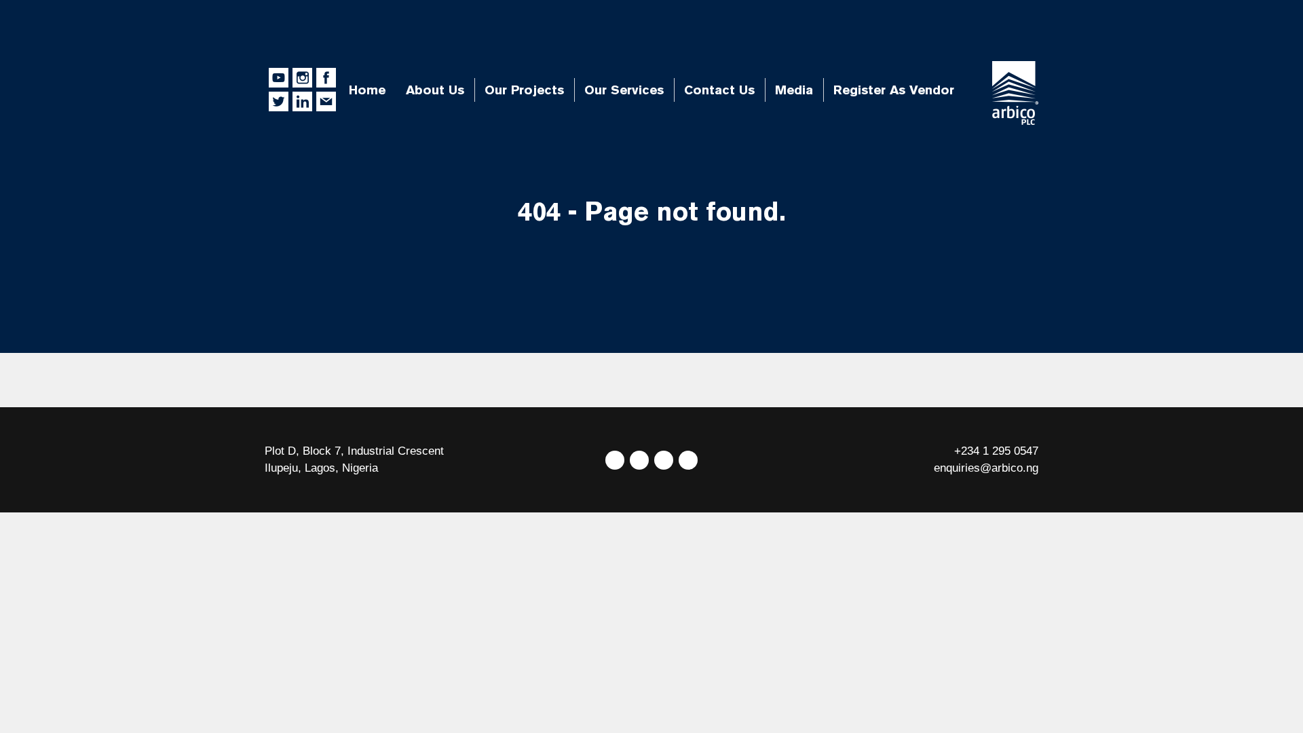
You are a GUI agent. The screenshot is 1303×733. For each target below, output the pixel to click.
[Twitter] (614, 460)
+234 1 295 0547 (996, 451)
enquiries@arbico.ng (986, 468)
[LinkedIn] (663, 460)
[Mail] (688, 460)
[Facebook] (639, 460)
